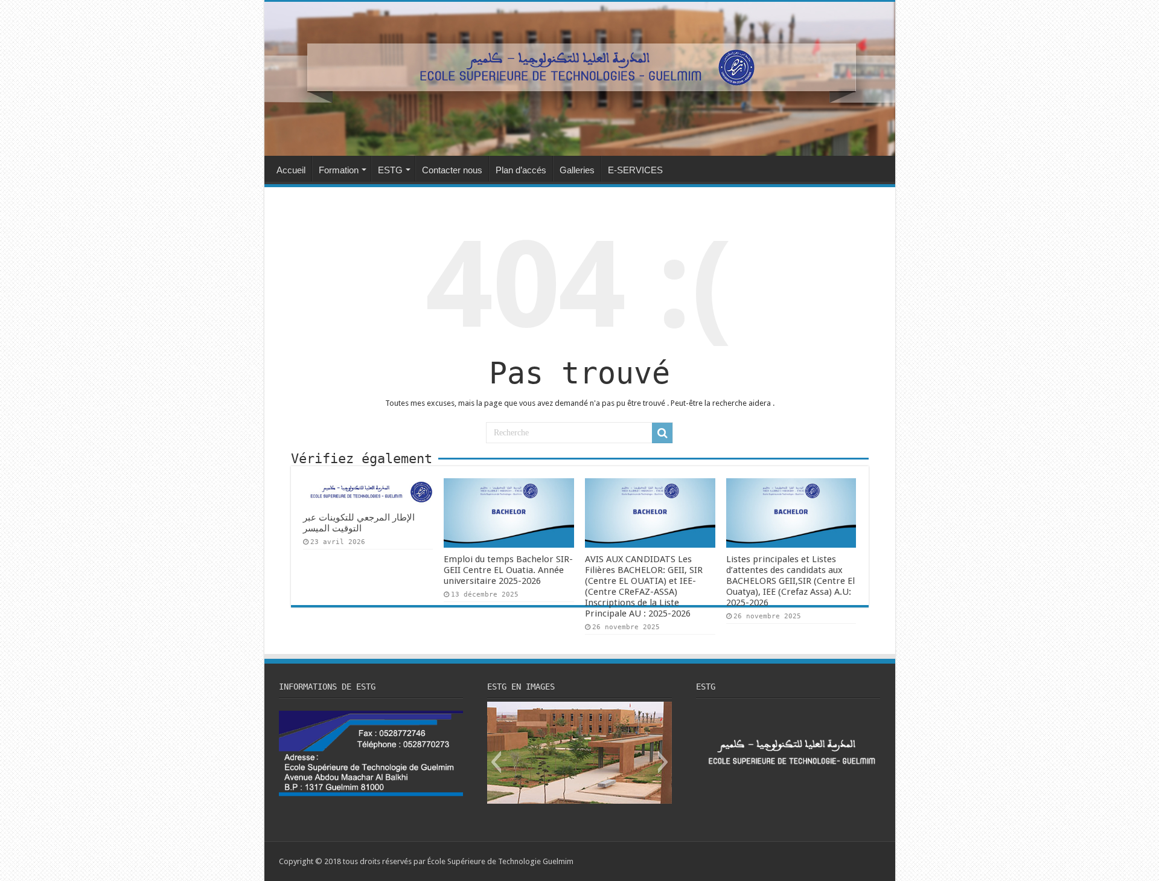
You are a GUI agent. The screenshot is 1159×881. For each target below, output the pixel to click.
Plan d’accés (521, 170)
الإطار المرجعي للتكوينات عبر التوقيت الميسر (359, 523)
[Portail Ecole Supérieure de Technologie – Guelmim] (579, 79)
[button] (496, 762)
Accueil (290, 170)
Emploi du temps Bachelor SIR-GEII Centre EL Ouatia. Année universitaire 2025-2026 (508, 570)
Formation (339, 170)
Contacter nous (452, 170)
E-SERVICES (635, 170)
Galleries (577, 170)
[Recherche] (662, 433)
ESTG (390, 170)
